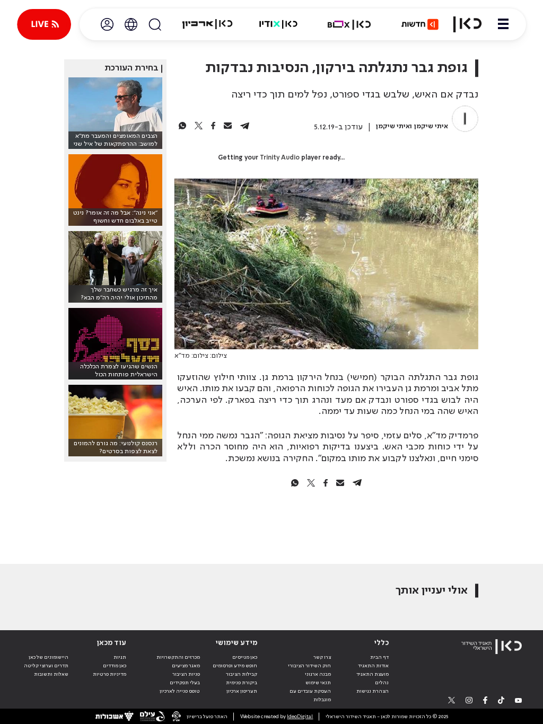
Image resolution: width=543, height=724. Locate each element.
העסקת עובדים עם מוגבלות (310, 695)
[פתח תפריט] (503, 24)
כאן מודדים (114, 665)
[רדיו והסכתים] (278, 24)
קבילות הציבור (241, 674)
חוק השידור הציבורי (309, 665)
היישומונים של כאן (48, 657)
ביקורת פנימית (241, 682)
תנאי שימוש (318, 682)
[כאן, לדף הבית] (467, 24)
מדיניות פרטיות (109, 674)
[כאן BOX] (349, 24)
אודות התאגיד (373, 665)
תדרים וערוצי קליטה (46, 665)
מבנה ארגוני (318, 674)
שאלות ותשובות (51, 674)
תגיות (119, 657)
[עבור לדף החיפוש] (154, 24)
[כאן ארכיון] (207, 24)
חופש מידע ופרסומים (235, 665)
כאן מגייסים (244, 657)
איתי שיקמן (431, 126)
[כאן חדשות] (420, 24)
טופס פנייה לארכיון (180, 691)
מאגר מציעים (186, 665)
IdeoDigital (300, 716)
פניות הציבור (186, 674)
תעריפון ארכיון (241, 691)
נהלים (382, 682)
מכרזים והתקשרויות (178, 657)
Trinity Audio (280, 158)
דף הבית (379, 657)
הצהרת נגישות (372, 691)
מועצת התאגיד (372, 674)
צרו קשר (322, 657)
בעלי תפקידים (185, 682)
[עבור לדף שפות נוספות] (131, 24)
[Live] (44, 24)
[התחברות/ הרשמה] (107, 24)
